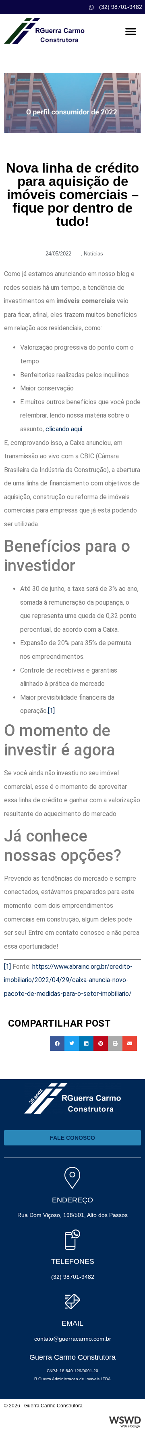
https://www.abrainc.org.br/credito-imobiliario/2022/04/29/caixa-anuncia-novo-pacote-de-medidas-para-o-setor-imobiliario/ (68, 980)
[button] (130, 31)
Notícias (93, 254)
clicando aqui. (64, 429)
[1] (51, 711)
